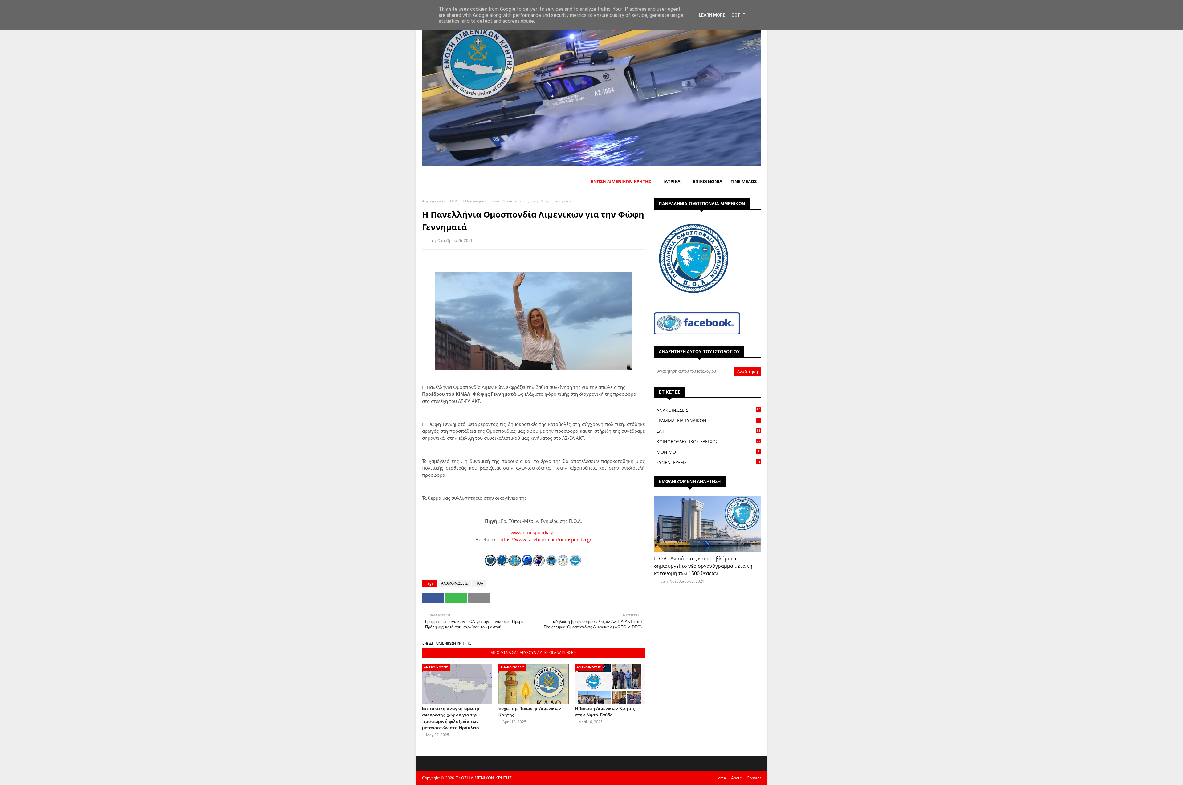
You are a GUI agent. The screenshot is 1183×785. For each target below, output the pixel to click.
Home (720, 778)
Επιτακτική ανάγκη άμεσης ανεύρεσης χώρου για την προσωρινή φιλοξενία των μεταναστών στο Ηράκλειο (451, 718)
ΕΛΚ (708, 431)
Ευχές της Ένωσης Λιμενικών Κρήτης (529, 711)
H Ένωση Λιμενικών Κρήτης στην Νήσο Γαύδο (605, 711)
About (736, 778)
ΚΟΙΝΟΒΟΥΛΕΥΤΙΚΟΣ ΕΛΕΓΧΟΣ (708, 441)
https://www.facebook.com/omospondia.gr (545, 539)
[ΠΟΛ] (707, 524)
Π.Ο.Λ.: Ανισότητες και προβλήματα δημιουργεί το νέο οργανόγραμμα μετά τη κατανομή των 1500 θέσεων (703, 566)
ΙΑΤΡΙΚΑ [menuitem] (672, 181)
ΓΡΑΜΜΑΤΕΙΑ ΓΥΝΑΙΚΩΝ (708, 420)
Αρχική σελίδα (434, 201)
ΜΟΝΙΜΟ (708, 452)
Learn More (712, 15)
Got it (738, 15)
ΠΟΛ (454, 201)
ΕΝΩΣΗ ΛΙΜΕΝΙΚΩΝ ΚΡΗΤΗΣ (483, 778)
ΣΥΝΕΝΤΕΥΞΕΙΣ (708, 462)
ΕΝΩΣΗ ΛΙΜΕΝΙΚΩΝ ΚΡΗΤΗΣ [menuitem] (621, 181)
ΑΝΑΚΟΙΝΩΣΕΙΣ (454, 583)
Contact (754, 778)
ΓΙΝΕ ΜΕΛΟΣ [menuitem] (743, 181)
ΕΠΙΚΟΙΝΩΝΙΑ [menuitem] (707, 181)
